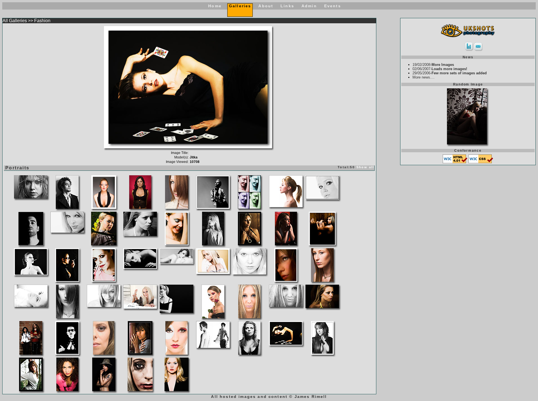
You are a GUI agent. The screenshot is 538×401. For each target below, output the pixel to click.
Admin (309, 6)
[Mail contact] (478, 50)
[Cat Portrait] (103, 207)
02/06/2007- (439, 69)
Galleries (240, 6)
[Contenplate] (176, 311)
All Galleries (15, 20)
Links (287, 6)
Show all (365, 167)
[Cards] (286, 344)
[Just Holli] (322, 198)
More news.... (423, 77)
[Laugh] (177, 243)
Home (215, 6)
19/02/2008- (433, 65)
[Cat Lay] (176, 262)
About (265, 6)
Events (332, 6)
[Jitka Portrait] (285, 280)
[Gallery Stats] (469, 50)
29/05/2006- (449, 73)
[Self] (30, 243)
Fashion (42, 20)
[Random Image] (467, 142)
